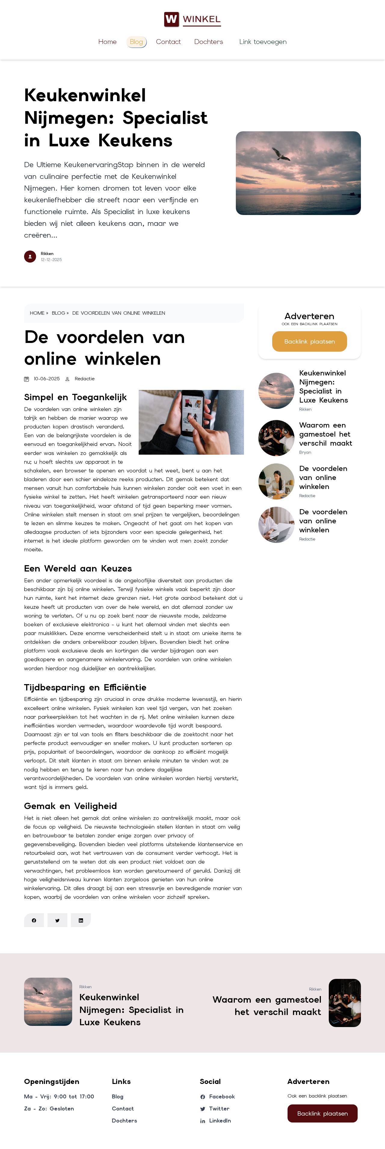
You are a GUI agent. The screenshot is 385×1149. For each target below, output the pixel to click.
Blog (136, 41)
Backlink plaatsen (309, 341)
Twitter (219, 1108)
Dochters (208, 41)
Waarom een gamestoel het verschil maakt (326, 434)
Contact (168, 41)
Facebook (222, 1096)
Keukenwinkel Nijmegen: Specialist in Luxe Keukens (116, 117)
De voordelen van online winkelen (118, 313)
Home (107, 41)
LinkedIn (220, 1120)
